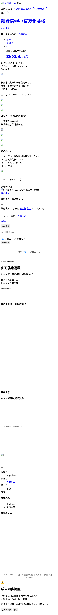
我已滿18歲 (6, 610)
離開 (15, 610)
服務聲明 (29, 577)
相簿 (8, 40)
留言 (29, 208)
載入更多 (5, 226)
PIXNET (13, 575)
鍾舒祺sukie (6, 193)
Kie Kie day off (17, 56)
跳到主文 (5, 28)
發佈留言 (5, 243)
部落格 (9, 43)
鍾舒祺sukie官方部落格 (23, 20)
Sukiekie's (22, 216)
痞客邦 (23, 208)
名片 (8, 46)
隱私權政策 (48, 575)
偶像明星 (23, 34)
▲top (3, 221)
